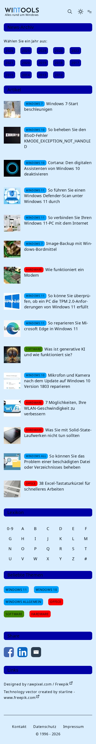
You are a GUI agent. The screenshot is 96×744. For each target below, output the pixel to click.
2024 (42, 50)
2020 (26, 63)
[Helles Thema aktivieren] (80, 11)
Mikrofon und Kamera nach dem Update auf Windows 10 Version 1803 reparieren (57, 380)
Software (14, 614)
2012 (59, 75)
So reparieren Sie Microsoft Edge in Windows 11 (56, 325)
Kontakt (19, 726)
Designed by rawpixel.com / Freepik (36, 684)
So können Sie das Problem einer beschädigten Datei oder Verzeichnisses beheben (57, 461)
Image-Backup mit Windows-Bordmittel (58, 246)
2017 (75, 63)
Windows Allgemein (23, 602)
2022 (75, 50)
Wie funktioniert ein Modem (54, 272)
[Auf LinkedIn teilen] (22, 653)
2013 (42, 75)
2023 (59, 50)
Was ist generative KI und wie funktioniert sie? (54, 351)
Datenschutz (44, 726)
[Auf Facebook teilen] (9, 653)
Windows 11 (16, 589)
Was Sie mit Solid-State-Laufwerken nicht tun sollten (58, 432)
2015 (9, 75)
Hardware (40, 614)
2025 (26, 50)
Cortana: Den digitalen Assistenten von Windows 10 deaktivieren (58, 168)
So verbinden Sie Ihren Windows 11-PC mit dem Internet (58, 220)
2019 (42, 63)
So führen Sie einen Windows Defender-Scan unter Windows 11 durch (54, 195)
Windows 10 (46, 589)
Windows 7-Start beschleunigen (51, 106)
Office (55, 602)
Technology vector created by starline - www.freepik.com (39, 694)
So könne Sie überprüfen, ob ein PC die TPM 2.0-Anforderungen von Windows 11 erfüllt (57, 301)
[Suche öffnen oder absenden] (69, 11)
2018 (59, 63)
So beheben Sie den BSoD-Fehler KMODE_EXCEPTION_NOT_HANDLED (57, 138)
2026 (9, 50)
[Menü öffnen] (89, 11)
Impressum (73, 726)
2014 (26, 75)
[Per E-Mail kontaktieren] (36, 653)
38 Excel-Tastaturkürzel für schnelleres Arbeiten (57, 486)
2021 (9, 63)
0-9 (10, 528)
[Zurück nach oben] (85, 733)
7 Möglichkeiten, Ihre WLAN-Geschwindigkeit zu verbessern (55, 408)
